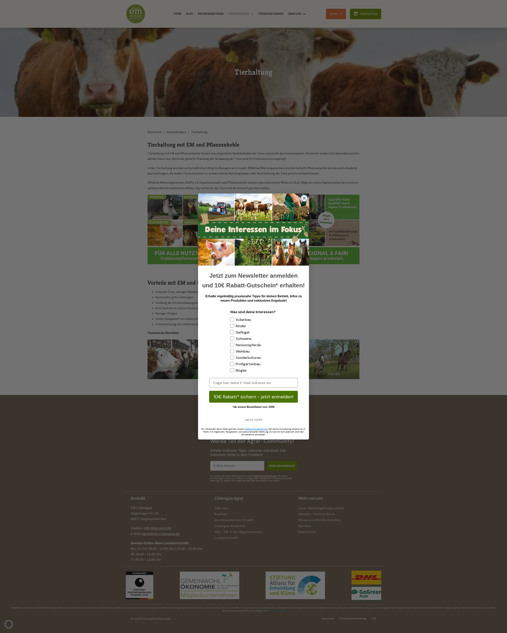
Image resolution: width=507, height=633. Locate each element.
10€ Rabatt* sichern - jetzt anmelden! (253, 396)
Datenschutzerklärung (256, 429)
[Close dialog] (304, 198)
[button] (8, 624)
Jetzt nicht (254, 419)
